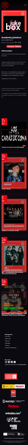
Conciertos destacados (10, 347)
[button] (25, 5)
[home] (4, 5)
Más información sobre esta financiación (14, 438)
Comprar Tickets (14, 46)
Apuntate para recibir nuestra (15, 364)
